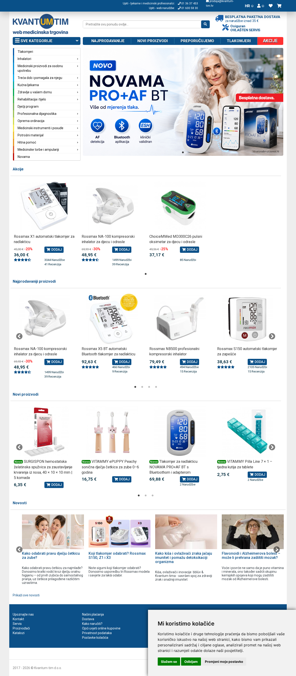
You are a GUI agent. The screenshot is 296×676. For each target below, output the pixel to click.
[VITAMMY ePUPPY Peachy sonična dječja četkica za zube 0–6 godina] (112, 432)
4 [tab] (156, 387)
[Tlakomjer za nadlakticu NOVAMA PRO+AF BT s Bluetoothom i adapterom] (179, 432)
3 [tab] (149, 387)
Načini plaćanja (93, 614)
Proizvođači (21, 628)
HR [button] (247, 5)
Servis (17, 624)
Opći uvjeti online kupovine (101, 628)
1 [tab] (183, 152)
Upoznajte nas (23, 614)
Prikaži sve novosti (26, 595)
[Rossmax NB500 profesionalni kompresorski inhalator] (179, 319)
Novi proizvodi (152, 40)
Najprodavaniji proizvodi (34, 281)
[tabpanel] (183, 102)
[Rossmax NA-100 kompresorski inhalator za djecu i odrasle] (112, 207)
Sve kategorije (36, 40)
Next (272, 336)
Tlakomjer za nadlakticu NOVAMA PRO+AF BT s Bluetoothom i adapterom (173, 467)
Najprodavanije (108, 40)
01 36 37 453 (189, 3)
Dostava (88, 619)
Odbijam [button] (191, 661)
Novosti (20, 503)
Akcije (18, 169)
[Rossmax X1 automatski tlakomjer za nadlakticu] (44, 207)
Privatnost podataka (97, 633)
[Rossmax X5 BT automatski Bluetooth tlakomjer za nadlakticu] (112, 319)
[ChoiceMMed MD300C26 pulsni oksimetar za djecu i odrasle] (179, 207)
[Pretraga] (205, 24)
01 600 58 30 (189, 8)
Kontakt (18, 619)
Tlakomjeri (239, 40)
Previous (19, 336)
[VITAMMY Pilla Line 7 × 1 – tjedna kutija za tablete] (247, 432)
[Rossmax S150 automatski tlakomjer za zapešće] (247, 319)
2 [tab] (142, 387)
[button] (260, 5)
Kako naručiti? (92, 624)
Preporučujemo (197, 40)
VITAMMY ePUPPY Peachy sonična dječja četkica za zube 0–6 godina (110, 467)
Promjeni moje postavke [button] (224, 661)
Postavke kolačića (95, 637)
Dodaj (56, 249)
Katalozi (19, 633)
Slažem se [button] (169, 661)
